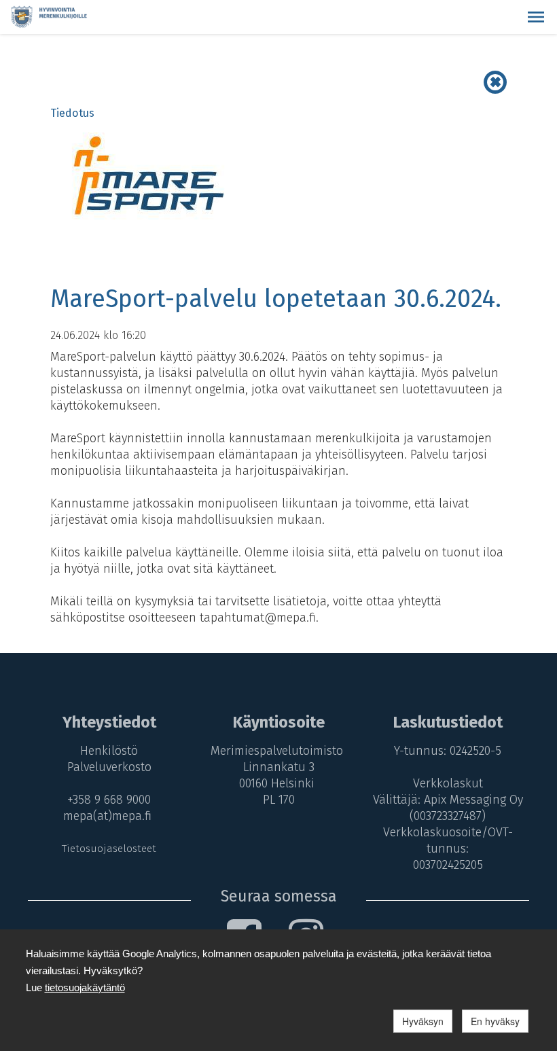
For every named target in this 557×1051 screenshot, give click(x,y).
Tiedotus (72, 113)
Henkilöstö (109, 750)
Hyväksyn (423, 1021)
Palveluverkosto (109, 767)
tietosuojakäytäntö (85, 987)
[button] (536, 17)
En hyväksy (495, 1021)
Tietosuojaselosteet (109, 848)
